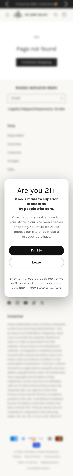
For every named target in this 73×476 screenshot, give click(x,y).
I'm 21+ (36, 250)
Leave (36, 262)
